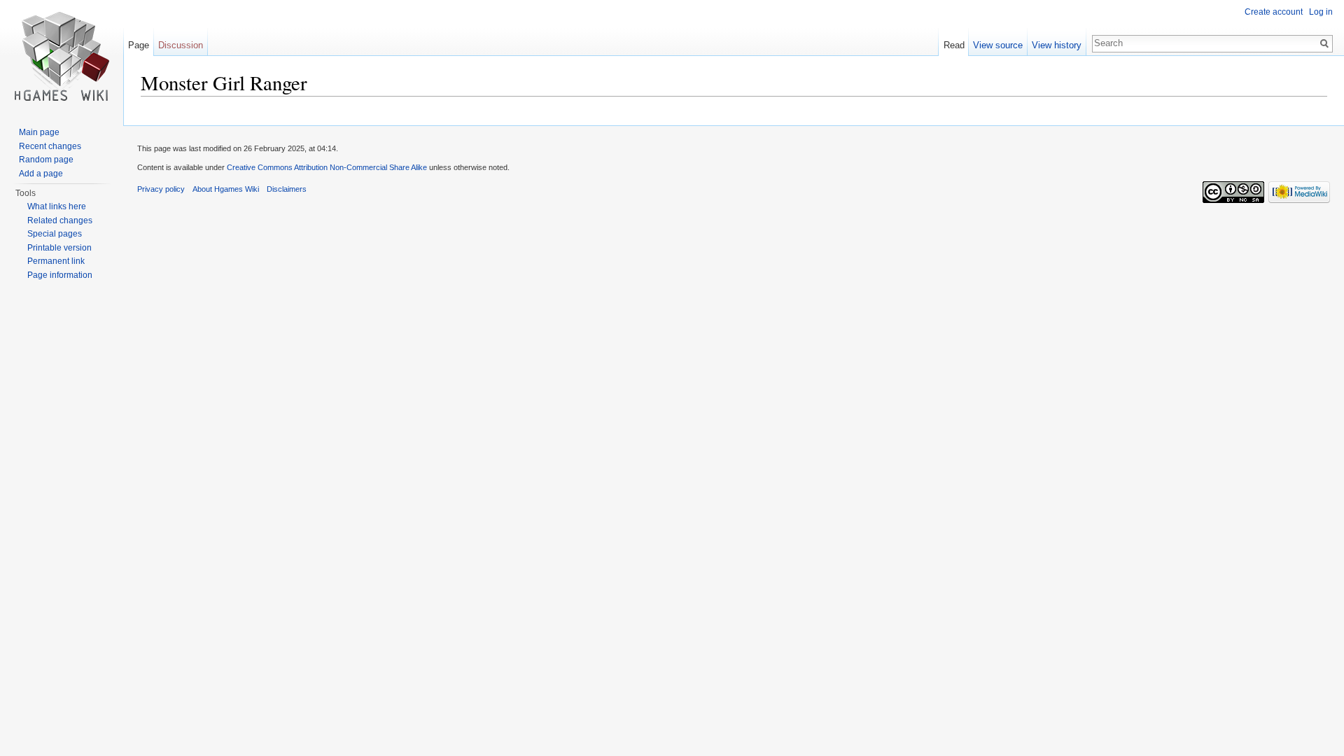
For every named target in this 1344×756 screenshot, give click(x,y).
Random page (46, 159)
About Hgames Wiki (225, 189)
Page (138, 45)
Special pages (54, 234)
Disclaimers (287, 189)
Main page (39, 132)
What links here (56, 206)
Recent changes (50, 146)
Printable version (59, 248)
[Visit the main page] (62, 56)
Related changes (59, 220)
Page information (59, 275)
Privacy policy (161, 189)
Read (954, 45)
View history (1057, 45)
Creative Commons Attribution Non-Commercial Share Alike (327, 167)
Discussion (180, 45)
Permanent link (56, 261)
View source (998, 45)
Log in (1321, 12)
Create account (1274, 12)
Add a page (41, 173)
